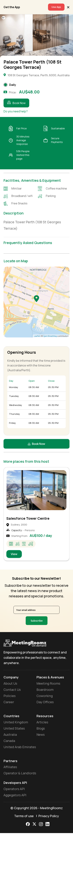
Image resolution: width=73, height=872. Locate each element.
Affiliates (10, 767)
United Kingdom (16, 722)
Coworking (44, 696)
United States (14, 728)
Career (9, 702)
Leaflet (37, 336)
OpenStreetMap (50, 336)
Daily (12, 85)
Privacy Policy (48, 816)
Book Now (19, 103)
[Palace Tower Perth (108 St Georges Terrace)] (36, 298)
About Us (10, 683)
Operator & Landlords (20, 773)
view (14, 554)
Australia (10, 734)
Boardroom (45, 689)
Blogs (40, 728)
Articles (42, 722)
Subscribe (37, 620)
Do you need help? (16, 111)
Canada (9, 741)
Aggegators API (15, 795)
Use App (56, 6)
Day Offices (45, 702)
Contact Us (12, 689)
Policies (10, 696)
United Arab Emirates (20, 747)
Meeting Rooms (48, 683)
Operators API (14, 789)
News (40, 734)
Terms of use (24, 816)
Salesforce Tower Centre (27, 518)
